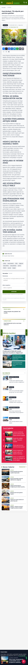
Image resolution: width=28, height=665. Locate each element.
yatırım (19, 265)
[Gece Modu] (26, 2)
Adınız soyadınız (6, 285)
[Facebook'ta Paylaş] (3, 49)
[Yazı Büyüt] (6, 52)
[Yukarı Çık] (24, 661)
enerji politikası (13, 265)
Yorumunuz (5, 276)
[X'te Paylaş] (6, 49)
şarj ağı (9, 268)
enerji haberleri (11, 263)
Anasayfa (4, 7)
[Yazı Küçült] (3, 52)
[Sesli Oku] (9, 52)
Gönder (15, 291)
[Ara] (24, 2)
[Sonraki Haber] (26, 332)
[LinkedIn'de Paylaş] (12, 49)
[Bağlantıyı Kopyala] (23, 49)
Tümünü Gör (22, 467)
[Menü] (2, 2)
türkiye (4, 263)
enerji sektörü (5, 265)
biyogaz (14, 268)
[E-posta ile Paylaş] (20, 49)
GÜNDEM (5, 25)
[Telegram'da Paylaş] (14, 49)
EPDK (16, 263)
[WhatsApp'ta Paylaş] (17, 49)
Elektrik (4, 268)
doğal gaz (21, 263)
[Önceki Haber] (1, 332)
